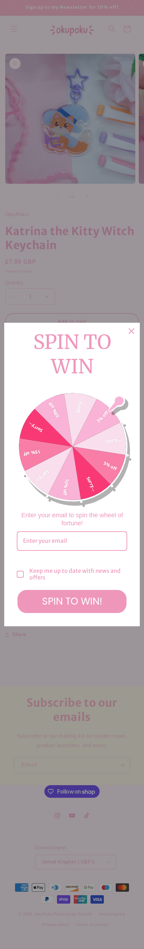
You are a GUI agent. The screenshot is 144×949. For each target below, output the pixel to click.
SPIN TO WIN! (72, 601)
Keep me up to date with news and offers (75, 574)
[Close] (131, 331)
